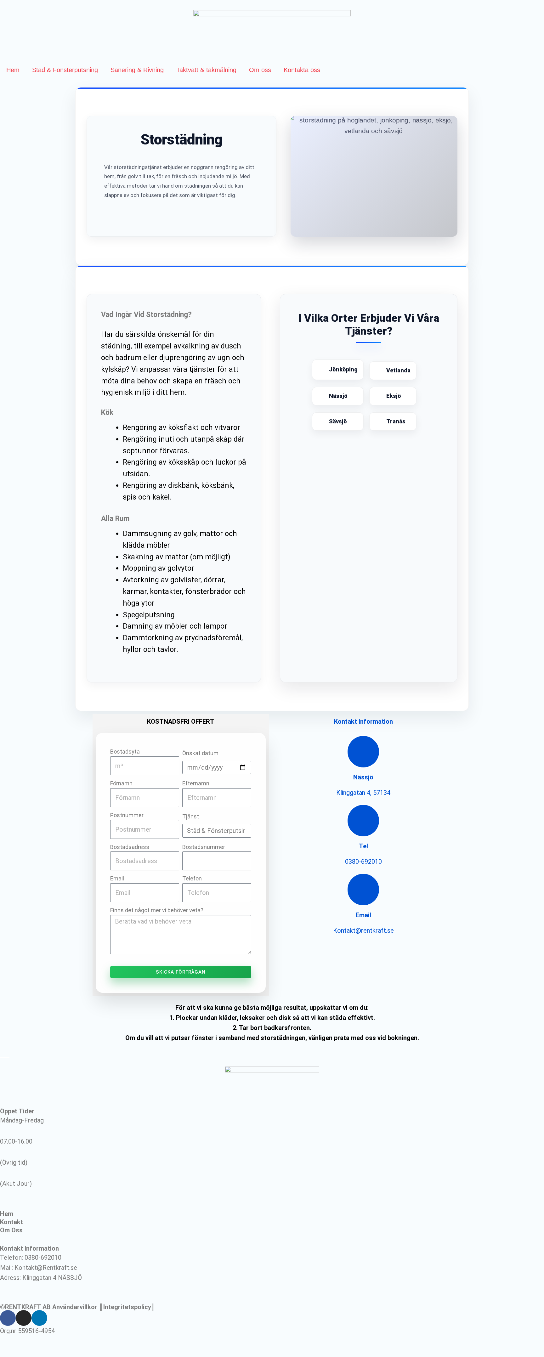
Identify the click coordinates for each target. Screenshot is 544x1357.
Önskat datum (200, 753)
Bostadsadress (129, 847)
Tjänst (190, 816)
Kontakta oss (302, 69)
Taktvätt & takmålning (206, 69)
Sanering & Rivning (137, 69)
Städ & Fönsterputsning (65, 69)
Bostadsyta (125, 751)
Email (117, 878)
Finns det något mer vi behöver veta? (156, 910)
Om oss (260, 69)
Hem (13, 69)
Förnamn (121, 783)
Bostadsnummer (203, 847)
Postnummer (127, 815)
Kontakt (11, 1222)
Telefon (192, 878)
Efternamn (195, 783)
